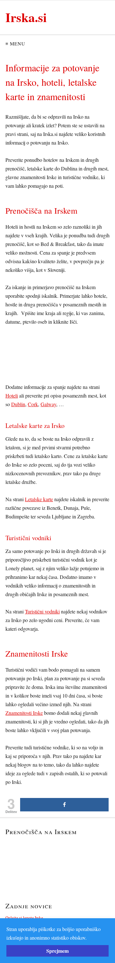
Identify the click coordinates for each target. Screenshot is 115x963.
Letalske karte (39, 499)
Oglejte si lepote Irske (24, 917)
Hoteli (11, 395)
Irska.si (26, 17)
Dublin (18, 404)
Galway (48, 404)
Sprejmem (57, 950)
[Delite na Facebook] (64, 804)
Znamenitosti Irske (24, 712)
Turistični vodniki (42, 611)
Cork (33, 404)
